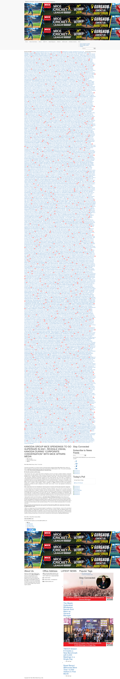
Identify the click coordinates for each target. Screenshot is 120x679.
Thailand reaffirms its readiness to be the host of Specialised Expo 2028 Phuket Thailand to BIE (68, 172)
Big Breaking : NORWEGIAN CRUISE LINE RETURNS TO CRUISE (50, 246)
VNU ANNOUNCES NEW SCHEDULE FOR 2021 (80, 326)
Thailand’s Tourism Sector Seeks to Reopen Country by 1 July (41, 272)
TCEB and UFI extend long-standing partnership (45, 187)
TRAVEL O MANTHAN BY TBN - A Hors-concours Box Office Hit (37, 232)
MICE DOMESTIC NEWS (85, 44)
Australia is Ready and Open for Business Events (66, 205)
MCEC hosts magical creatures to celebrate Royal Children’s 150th (52, 298)
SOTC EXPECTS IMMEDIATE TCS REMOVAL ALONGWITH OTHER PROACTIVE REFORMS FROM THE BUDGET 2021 (49, 308)
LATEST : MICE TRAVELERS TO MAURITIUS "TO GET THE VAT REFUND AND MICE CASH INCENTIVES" (55, 183)
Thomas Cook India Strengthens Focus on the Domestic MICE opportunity (69, 272)
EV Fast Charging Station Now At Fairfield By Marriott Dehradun (73, 177)
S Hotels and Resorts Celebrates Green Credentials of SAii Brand (66, 94)
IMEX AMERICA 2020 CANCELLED (75, 347)
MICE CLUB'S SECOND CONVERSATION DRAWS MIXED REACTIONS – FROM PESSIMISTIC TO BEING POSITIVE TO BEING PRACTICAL (58, 331)
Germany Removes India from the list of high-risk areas (57, 236)
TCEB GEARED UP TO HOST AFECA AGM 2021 (34, 319)
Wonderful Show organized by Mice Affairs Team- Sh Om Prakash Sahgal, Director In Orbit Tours (47, 387)
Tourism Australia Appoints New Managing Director (70, 74)
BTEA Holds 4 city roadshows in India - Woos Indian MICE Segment (79, 181)
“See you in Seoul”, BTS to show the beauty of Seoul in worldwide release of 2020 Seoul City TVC (43, 331)
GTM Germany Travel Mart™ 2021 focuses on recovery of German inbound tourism (47, 258)
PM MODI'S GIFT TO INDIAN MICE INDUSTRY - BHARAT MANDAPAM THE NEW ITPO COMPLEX (64, 147)
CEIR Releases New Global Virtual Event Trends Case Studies (67, 243)
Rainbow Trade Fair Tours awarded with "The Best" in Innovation (51, 397)
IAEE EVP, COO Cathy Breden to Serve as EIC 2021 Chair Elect (57, 303)
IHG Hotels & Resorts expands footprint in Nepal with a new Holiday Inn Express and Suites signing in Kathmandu (57, 241)
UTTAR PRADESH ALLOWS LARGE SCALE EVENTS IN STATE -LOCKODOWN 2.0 (45, 342)
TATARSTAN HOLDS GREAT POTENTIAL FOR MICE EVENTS (53, 383)
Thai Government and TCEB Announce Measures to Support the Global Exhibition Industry (46, 361)
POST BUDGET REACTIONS (51, 283)
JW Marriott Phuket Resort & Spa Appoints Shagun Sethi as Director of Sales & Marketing (49, 56)
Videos (40, 41)
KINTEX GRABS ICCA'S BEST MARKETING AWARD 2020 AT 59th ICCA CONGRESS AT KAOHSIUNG (65, 321)
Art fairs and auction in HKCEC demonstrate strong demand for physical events (79, 256)
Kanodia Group (30, 525)
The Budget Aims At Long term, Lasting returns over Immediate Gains (41, 282)
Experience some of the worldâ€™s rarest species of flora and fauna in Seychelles (40, 406)
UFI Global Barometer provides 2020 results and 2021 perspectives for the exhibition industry (57, 290)
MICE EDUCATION (73, 440)
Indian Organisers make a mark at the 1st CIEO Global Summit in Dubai (60, 191)
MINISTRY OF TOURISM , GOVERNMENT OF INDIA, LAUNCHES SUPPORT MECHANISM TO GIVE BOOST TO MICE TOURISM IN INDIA (61, 357)
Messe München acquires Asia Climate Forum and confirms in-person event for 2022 (65, 218)
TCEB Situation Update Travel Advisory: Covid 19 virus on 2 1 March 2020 (69, 366)
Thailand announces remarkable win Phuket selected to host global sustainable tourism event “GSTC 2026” (70, 125)
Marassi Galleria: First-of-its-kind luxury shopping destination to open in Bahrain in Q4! (55, 154)
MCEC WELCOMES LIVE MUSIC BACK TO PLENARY (66, 282)
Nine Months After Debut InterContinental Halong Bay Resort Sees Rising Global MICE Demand (62, 64)
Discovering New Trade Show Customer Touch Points (59, 327)
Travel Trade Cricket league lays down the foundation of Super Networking (80, 420)
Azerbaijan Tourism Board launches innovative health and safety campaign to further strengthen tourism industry (58, 359)
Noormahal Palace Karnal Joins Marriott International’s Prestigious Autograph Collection (67, 66)
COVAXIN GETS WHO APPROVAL (79, 233)
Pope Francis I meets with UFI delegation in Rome (47, 372)
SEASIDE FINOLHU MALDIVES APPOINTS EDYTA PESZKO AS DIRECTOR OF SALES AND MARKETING (60, 377)
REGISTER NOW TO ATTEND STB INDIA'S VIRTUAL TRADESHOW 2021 (81, 307)
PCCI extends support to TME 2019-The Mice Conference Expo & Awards (39, 413)
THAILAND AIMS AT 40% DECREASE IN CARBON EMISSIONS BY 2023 (66, 192)
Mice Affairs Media (30, 526)
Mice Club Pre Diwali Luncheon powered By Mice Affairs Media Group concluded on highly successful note (65, 140)
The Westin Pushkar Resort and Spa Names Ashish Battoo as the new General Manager (61, 95)
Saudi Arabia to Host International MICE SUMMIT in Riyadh (39, 114)
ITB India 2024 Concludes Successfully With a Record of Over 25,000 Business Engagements (59, 119)
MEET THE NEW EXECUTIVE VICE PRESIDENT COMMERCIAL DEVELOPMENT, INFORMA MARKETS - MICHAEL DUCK (70, 299)
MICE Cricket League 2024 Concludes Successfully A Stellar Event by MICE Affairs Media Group (43, 110)
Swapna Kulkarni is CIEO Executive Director (80, 225)
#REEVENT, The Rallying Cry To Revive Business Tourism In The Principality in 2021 (54, 296)
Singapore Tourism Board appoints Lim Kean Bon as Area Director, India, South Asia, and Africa (67, 142)
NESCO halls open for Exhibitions (60, 198)
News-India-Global (33, 41)
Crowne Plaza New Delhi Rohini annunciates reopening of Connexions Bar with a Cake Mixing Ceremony (51, 233)
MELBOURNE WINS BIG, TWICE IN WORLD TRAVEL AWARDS (77, 319)
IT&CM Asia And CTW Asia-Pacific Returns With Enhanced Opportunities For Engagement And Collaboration (70, 144)
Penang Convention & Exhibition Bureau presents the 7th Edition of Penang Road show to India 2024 (69, 135)
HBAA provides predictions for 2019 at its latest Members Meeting (38, 422)
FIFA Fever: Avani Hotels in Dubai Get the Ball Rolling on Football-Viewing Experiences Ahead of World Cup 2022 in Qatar (59, 180)
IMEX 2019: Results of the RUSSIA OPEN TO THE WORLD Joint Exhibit (45, 407)
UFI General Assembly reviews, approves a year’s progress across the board (67, 114)
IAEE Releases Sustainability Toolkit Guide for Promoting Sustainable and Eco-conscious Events (73, 117)
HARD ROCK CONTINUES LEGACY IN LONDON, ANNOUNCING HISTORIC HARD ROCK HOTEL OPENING (54, 396)
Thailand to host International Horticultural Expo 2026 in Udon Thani (70, 207)
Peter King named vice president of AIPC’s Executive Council (37, 247)
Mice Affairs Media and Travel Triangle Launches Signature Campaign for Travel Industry (54, 364)
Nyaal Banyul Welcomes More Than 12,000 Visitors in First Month (48, 52)
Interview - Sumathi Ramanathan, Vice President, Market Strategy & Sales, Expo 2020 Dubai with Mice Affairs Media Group (59, 229)
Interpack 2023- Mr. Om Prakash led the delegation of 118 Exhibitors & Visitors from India (51, 152)
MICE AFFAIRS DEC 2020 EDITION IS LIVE (66, 313)
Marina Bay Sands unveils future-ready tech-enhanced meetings (69, 317)
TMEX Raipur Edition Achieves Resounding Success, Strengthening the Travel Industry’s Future (43, 107)
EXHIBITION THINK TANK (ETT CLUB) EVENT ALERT (49, 293)
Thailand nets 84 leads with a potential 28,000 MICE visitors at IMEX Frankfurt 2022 (72, 187)
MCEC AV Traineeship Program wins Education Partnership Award (37, 119)
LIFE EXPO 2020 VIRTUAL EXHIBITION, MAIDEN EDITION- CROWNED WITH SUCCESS (56, 333)
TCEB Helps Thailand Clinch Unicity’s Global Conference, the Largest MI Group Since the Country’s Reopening (61, 185)
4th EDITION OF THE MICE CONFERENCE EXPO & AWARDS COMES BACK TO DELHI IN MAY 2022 (52, 203)
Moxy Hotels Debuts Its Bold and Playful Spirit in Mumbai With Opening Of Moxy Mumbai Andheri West (66, 121)
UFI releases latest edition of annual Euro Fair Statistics (40, 316)
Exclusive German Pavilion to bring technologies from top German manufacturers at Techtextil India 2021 (72, 231)
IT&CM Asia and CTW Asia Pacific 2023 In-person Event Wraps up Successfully (58, 141)
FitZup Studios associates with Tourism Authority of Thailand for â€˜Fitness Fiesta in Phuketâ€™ (71, 404)
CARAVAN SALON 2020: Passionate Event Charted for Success (81, 329)
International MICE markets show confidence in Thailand (43, 200)
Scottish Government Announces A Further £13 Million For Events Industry (72, 311)
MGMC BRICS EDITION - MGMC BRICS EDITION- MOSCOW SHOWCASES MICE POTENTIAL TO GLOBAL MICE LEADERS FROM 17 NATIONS (63, 109)
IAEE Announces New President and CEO (61, 139)
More (79, 41)
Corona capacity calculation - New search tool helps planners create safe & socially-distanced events (45, 344)
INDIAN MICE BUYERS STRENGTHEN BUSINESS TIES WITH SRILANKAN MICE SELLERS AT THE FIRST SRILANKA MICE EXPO (59, 158)
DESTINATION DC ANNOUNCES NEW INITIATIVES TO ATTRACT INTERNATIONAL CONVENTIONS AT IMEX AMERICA (50, 425)
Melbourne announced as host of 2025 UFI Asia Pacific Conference (54, 132)
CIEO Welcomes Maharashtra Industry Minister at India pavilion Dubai (64, 232)
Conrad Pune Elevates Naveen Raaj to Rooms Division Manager (54, 116)
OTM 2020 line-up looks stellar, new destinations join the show (53, 379)
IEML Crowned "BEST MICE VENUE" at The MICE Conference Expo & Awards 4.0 (57, 188)
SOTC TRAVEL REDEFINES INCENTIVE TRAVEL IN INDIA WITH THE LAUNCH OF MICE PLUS (51, 353)
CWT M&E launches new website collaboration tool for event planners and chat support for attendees (48, 166)
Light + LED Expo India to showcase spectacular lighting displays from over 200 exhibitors (65, 176)
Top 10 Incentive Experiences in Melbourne (33, 156)
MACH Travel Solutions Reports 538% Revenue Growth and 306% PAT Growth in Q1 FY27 (69, 54)
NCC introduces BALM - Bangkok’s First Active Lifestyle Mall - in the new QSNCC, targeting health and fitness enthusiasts (64, 217)
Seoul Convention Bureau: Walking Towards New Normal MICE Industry (51, 349)
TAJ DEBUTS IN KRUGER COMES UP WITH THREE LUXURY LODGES (48, 92)
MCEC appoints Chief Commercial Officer (65, 251)
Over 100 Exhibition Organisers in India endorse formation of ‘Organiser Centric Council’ (50, 347)
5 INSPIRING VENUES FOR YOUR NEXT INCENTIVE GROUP (45, 160)
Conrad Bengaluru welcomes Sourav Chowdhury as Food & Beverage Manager (78, 106)
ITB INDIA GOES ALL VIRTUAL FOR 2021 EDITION (82, 318)
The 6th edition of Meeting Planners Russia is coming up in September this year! (57, 442)
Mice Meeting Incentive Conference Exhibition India (87, 574)
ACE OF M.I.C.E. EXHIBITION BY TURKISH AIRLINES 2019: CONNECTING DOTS (79, 428)
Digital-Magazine (52, 41)
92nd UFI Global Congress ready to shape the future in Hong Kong (69, 82)
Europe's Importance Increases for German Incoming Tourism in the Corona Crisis (48, 266)
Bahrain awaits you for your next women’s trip (79, 157)
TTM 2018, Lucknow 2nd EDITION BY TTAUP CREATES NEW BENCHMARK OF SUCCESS (77, 427)
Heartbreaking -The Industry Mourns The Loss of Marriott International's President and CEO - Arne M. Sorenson (59, 277)
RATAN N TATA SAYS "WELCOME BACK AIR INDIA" (34, 236)
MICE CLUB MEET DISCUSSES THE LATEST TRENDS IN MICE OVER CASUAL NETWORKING (55, 162)
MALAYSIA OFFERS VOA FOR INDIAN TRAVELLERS (42, 193)
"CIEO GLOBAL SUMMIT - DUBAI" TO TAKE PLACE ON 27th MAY (71, 201)
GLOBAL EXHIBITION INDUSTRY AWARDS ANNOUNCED (77, 309)
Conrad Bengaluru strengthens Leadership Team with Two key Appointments (78, 92)
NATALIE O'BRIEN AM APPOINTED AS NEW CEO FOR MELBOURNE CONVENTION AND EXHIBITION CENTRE (58, 177)
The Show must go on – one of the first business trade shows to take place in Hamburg (69, 316)
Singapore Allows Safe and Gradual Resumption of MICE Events (76, 331)
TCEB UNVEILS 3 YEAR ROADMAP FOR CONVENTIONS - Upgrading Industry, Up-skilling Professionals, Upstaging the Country (65, 242)
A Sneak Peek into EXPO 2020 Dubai (62, 413)
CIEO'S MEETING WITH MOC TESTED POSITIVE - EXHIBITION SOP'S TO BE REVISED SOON (57, 263)
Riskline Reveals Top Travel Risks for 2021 (56, 309)
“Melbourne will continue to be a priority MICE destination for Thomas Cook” (68, 150)
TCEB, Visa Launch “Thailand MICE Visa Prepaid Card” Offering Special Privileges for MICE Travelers (72, 119)
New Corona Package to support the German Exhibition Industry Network (61, 363)
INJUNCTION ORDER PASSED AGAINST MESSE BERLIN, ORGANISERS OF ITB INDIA (48, 381)
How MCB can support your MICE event (81, 154)
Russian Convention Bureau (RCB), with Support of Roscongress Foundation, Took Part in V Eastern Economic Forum (65, 388)
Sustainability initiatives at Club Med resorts (69, 407)
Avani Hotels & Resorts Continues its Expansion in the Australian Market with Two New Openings (63, 392)
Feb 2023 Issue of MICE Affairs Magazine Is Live (63, 161)
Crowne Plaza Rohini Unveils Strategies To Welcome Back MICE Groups (65, 306)
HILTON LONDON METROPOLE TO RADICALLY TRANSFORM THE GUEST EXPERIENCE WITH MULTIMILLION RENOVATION (69, 275)
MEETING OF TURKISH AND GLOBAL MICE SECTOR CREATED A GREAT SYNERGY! (75, 372)
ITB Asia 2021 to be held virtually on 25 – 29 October (80, 250)
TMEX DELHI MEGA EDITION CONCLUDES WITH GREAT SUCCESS (74, 136)
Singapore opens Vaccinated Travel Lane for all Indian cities (54, 206)
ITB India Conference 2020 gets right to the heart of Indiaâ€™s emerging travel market (64, 371)
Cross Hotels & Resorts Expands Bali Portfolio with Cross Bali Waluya (64, 101)
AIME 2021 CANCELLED (76, 291)
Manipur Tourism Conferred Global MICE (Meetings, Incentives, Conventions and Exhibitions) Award (70, 414)
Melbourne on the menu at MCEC (87, 74)
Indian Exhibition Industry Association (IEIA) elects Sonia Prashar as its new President (45, 256)
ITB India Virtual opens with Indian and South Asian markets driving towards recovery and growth (74, 200)
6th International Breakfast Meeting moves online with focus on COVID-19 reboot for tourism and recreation (54, 273)
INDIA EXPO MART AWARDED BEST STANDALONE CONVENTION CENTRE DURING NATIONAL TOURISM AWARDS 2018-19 (61, 180)
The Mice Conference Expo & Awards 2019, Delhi (56, 417)
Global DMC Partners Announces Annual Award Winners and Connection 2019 (50, 438)
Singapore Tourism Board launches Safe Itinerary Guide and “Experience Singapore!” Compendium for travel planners (65, 216)
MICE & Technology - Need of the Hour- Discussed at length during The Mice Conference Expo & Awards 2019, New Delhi (63, 402)
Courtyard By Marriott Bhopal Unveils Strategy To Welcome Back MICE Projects (79, 277)
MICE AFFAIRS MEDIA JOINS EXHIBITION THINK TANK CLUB (59, 336)
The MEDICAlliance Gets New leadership (80, 276)
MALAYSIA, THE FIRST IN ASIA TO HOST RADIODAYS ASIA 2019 (64, 394)
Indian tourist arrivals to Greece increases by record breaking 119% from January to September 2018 (72, 422)
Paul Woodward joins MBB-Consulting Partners (73, 221)
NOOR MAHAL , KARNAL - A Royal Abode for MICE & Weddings (72, 384)
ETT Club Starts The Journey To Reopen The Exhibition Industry (59, 262)
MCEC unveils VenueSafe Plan (58, 337)
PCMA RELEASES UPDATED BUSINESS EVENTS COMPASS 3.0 (38, 301)
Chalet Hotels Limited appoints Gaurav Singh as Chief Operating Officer (47, 106)
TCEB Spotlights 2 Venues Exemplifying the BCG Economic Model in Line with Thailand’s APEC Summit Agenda (50, 175)
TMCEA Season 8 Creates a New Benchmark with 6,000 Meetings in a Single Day (70, 653)
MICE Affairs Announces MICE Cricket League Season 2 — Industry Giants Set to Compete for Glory (66, 84)
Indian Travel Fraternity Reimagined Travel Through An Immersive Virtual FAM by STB (57, 245)
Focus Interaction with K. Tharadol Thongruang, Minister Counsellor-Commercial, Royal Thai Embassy (48, 440)
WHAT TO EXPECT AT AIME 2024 (74, 134)
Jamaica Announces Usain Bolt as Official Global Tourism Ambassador (38, 94)
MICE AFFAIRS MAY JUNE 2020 (49, 348)
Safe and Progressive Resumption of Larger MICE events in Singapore (44, 261)
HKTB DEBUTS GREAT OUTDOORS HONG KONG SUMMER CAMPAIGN (68, 252)
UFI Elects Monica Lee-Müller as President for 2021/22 (40, 337)
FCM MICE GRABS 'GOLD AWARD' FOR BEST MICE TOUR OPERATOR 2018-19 (40, 398)
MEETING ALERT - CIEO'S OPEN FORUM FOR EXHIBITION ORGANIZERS (58, 285)
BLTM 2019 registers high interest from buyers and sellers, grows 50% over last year (41, 418)
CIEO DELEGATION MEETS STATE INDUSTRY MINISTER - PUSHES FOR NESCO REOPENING (61, 208)
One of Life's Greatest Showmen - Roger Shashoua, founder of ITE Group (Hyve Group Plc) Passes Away (55, 294)
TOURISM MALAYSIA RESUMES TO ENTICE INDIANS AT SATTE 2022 (57, 195)
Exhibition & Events (72, 41)
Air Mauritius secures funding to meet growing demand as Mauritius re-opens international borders (53, 237)
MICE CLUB (64, 41)
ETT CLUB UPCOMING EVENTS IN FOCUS (56, 323)
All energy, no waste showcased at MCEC (71, 115)
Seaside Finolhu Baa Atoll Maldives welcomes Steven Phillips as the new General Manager (60, 156)
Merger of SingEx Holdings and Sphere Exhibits (67, 283)
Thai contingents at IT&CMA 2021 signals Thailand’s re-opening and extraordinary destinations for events (62, 238)
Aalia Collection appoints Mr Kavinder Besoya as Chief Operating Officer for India (53, 129)
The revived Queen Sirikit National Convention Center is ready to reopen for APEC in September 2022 (69, 212)
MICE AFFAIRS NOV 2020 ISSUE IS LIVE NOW (54, 319)
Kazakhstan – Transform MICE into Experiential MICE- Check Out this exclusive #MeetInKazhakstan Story (59, 149)
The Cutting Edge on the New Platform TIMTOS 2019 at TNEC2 (52, 420)
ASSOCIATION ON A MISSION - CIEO (59, 301)
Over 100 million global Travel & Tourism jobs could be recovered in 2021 (56, 291)
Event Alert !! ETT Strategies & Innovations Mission (65, 213)
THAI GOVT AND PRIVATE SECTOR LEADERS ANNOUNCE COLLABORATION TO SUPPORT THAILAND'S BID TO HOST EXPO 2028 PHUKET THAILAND (59, 163)
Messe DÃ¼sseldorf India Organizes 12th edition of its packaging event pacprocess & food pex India (62, 378)
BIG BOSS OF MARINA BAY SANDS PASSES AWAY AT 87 (82, 303)
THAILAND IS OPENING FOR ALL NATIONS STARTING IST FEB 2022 (60, 220)
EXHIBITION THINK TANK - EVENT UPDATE (59, 257)
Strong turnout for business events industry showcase (62, 57)
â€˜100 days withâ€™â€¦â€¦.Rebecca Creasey (47, 399)
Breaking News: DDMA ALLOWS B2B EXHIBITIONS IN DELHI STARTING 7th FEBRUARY (69, 215)
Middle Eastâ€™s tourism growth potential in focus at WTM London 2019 (81, 383)
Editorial (58, 41)
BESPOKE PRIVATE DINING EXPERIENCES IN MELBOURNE (55, 151)
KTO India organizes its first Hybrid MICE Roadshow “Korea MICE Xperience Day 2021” (48, 223)
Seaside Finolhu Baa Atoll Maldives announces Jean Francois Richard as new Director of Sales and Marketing (47, 146)
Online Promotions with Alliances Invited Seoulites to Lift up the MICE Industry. (79, 246)
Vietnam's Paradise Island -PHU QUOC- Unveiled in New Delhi (77, 419)
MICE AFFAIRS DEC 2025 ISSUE (63, 71)
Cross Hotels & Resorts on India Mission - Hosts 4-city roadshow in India (65, 126)
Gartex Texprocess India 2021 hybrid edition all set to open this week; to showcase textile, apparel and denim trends (66, 228)
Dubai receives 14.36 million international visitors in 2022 (51, 165)
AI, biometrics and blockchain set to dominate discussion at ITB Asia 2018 (55, 437)
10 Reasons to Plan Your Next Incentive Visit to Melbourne (70, 160)
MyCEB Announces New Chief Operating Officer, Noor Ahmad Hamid (73, 253)
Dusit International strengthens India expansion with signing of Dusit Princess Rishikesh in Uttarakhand (68, 60)
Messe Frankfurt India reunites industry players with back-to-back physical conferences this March (63, 265)
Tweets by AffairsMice (77, 490)
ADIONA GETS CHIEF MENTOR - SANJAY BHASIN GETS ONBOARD (60, 130)
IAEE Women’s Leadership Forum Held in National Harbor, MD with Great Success (40, 201)
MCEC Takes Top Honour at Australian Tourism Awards (56, 70)
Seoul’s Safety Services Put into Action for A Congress (58, 250)
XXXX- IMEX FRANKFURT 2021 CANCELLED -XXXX (54, 307)
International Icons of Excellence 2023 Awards (52, 155)
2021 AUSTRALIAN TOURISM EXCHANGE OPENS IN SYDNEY (42, 255)
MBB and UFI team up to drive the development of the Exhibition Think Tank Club (53, 326)
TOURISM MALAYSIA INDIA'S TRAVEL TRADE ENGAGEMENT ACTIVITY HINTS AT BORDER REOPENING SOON (48, 276)
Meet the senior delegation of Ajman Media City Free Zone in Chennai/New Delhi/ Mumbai (61, 423)
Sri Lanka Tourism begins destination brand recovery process (78, 409)
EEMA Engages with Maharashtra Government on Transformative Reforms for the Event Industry (56, 62)
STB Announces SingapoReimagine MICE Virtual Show (70, 280)
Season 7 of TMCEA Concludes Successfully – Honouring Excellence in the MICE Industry (66, 90)
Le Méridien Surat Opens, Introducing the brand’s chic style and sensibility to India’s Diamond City (74, 65)
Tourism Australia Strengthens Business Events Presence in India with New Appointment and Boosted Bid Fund (58, 61)
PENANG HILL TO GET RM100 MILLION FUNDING (58, 382)
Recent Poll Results (79, 483)
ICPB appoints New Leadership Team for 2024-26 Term (51, 115)
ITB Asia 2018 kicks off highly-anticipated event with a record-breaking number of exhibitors (43, 428)
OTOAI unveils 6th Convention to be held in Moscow (39, 101)
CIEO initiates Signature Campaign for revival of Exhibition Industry (72, 267)
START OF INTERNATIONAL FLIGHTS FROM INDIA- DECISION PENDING (46, 346)
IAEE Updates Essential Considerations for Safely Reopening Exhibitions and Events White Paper (47, 260)
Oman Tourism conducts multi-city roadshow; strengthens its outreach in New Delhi (57, 434)
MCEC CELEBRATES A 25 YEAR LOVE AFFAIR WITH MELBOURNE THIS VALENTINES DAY (59, 278)
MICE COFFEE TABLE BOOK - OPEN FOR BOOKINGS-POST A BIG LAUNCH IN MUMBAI (70, 171)
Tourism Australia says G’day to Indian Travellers (79, 210)
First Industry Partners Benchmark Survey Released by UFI (78, 298)
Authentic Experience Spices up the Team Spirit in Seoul (35, 382)
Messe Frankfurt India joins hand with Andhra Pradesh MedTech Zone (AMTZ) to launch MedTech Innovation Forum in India (56, 287)
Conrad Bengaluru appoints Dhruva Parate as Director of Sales (37, 66)
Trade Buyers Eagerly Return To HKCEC (63, 318)
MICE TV (45, 41)
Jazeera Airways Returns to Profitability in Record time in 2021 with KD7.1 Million (53, 210)
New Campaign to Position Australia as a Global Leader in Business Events (63, 202)
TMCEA (81, 46)
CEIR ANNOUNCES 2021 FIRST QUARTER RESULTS (48, 253)
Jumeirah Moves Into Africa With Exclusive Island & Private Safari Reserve (64, 111)
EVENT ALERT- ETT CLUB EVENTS (32, 278)
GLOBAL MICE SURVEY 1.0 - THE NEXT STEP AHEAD (77, 349)
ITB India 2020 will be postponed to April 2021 (36, 371)
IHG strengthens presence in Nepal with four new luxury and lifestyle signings (78, 155)
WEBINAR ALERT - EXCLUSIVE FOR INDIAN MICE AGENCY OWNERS (68, 222)
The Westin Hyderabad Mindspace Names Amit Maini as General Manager (46, 51)
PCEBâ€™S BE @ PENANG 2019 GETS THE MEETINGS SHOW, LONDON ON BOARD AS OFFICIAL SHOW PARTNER (58, 385)
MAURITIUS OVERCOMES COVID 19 (40, 354)
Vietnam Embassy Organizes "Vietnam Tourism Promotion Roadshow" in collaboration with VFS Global (48, 391)
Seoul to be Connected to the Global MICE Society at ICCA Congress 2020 (53, 322)
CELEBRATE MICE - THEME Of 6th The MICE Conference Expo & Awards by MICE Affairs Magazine (65, 122)
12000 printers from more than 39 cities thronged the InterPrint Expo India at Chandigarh (46, 419)
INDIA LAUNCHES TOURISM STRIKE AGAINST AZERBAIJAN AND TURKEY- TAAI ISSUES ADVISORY (55, 97)
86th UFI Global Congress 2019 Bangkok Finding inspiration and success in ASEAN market (50, 424)
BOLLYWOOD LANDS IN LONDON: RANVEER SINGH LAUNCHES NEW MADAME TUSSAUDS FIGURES (52, 137)
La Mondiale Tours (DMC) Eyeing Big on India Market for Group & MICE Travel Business (68, 167)
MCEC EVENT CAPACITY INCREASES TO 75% (70, 293)
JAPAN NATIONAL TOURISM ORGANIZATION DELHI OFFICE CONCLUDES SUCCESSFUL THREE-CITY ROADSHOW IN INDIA (57, 112)
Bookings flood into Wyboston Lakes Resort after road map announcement (47, 271)
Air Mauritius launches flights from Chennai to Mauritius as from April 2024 (52, 134)
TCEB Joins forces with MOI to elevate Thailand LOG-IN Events (36, 257)
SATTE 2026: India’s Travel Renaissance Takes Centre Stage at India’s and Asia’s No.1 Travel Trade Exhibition (62, 72)
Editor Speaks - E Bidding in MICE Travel (36, 147)
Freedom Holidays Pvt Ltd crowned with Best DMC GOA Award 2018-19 (79, 397)
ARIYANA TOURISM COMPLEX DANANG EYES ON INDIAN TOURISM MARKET (46, 408)
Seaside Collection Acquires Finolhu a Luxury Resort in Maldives (80, 381)
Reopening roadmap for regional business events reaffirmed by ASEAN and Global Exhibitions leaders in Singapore (69, 235)
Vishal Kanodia (30, 523)
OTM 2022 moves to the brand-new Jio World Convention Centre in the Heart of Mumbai (73, 226)
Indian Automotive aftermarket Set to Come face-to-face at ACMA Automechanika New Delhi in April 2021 (60, 324)
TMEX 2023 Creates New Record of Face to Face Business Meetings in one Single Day (47, 170)
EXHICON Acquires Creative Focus (43, 231)
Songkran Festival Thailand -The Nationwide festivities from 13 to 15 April (64, 411)
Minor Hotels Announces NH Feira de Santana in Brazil (58, 157)
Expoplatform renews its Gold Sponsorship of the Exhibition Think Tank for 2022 (55, 225)
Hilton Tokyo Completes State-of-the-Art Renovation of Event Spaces (69, 76)
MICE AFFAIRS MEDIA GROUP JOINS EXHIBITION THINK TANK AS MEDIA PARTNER (51, 329)
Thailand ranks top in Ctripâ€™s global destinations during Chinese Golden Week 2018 (57, 430)
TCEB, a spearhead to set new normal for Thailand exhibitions (61, 354)
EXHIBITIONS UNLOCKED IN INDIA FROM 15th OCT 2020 (36, 327)
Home (26, 41)
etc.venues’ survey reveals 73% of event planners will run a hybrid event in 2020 (48, 339)
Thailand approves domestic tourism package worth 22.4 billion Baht (75, 346)
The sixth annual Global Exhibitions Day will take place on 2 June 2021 (50, 268)
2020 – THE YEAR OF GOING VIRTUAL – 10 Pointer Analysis (69, 348)
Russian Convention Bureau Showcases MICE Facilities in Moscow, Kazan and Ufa (41, 384)
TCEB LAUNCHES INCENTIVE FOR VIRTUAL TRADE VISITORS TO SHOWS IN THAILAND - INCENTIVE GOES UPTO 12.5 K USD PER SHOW (58, 220)
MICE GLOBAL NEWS (84, 45)
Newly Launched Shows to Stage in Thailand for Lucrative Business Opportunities (58, 190)
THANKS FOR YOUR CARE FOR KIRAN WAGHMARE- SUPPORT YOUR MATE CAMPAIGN (42, 304)
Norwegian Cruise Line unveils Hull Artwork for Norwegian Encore (52, 435)
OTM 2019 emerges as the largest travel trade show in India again (80, 417)
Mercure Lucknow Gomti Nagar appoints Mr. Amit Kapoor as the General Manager (68, 102)
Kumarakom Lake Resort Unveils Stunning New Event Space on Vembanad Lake (52, 77)
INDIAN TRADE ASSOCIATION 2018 (83, 430)
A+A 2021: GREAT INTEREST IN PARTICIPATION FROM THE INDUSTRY (57, 270)
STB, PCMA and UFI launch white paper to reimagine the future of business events (67, 247)
